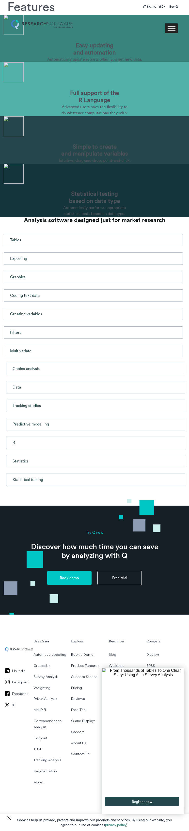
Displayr (152, 654)
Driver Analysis (45, 698)
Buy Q (173, 6)
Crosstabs (41, 665)
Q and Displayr (83, 720)
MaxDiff (39, 709)
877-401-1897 (156, 6)
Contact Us (80, 754)
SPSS (150, 665)
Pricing (76, 687)
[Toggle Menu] (171, 28)
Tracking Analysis (47, 760)
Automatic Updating (49, 654)
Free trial (119, 578)
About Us (78, 743)
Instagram (20, 682)
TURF (37, 749)
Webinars (117, 665)
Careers (77, 731)
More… (39, 782)
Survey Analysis (46, 676)
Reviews (78, 698)
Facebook (20, 693)
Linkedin (19, 670)
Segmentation (45, 771)
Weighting (41, 687)
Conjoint (40, 738)
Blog (112, 654)
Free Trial (78, 709)
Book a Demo (82, 654)
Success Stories (84, 676)
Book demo (69, 578)
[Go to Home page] (42, 18)
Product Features (85, 665)
